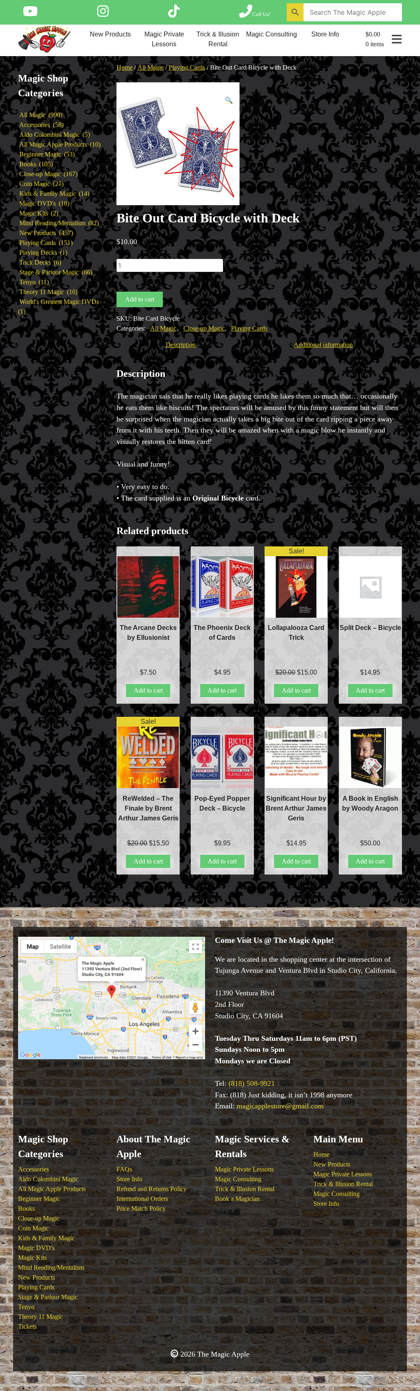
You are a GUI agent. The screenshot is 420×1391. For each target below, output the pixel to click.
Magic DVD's (36, 1247)
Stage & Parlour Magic (48, 1297)
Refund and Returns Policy (151, 1188)
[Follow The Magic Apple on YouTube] (30, 14)
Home (124, 67)
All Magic (150, 67)
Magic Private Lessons (164, 39)
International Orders (142, 1198)
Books (26, 1208)
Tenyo (26, 1306)
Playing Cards (187, 67)
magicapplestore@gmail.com (280, 1106)
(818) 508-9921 (251, 1083)
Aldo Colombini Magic (48, 1179)
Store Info (325, 34)
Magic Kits (32, 1257)
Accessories (33, 1169)
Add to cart (139, 299)
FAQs (124, 1169)
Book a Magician (237, 1198)
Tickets (27, 1326)
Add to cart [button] (148, 690)
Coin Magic (33, 1228)
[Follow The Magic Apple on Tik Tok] (174, 14)
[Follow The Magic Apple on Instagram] (103, 14)
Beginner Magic (39, 1198)
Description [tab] (181, 344)
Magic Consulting (271, 34)
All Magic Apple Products (52, 1188)
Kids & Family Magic (46, 1238)
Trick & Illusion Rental (217, 39)
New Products (110, 34)
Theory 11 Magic (40, 1316)
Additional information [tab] (323, 344)
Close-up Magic (204, 328)
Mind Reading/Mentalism (51, 1267)
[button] (229, 100)
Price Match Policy (141, 1208)
